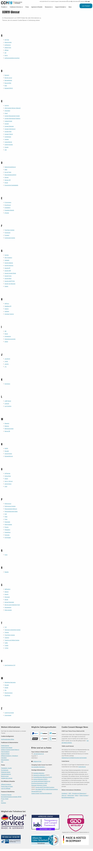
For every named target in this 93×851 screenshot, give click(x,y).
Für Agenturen (4, 770)
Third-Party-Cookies (10, 635)
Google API (7, 268)
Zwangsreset (8, 715)
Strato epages (8, 610)
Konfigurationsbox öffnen (7, 739)
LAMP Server (8, 401)
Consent (7, 123)
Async (6, 55)
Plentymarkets (8, 524)
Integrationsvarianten (10, 339)
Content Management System (12, 116)
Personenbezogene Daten (11, 511)
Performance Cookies (10, 506)
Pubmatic (7, 535)
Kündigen (3, 803)
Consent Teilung (9, 134)
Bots (6, 85)
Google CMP (8, 270)
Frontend (7, 235)
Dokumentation (63, 1)
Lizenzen (7, 403)
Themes (7, 632)
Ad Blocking (8, 45)
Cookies (7, 139)
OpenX (6, 478)
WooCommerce (8, 693)
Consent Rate (8, 131)
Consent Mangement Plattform (12, 118)
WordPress (7, 695)
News (70, 7)
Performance (8, 503)
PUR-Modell (8, 537)
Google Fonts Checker (6, 747)
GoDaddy (7, 260)
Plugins (6, 527)
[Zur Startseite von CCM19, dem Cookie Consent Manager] (11, 2)
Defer (6, 169)
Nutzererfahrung (9, 456)
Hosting (7, 308)
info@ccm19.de (37, 761)
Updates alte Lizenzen (6, 778)
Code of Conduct (83, 795)
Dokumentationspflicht (10, 175)
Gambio (7, 255)
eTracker (7, 213)
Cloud (6, 113)
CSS (6, 150)
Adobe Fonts (8, 47)
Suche (69, 1)
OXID (6, 486)
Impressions (8, 336)
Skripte (6, 599)
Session (7, 591)
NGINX (6, 448)
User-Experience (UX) (10, 665)
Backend (7, 75)
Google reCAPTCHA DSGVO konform (45, 787)
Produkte (3, 7)
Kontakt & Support (54, 1)
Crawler (6, 147)
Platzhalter (7, 522)
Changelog (7, 110)
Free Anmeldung (5, 751)
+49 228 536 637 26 (38, 754)
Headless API (8, 306)
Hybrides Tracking (9, 314)
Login (88, 1)
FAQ (2, 762)
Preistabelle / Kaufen (6, 768)
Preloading (7, 529)
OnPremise (7, 473)
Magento (7, 423)
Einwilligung (8, 205)
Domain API (8, 180)
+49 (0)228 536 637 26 (44, 1)
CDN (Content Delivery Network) (13, 108)
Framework (7, 232)
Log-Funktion (8, 406)
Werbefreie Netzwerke (10, 682)
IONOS (6, 341)
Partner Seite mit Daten (7, 786)
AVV (2, 801)
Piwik (6, 519)
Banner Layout (8, 77)
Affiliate (6, 50)
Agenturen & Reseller (36, 7)
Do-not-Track (8, 172)
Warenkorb (83, 1)
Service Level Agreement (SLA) (12, 604)
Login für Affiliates (5, 788)
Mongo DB (7, 431)
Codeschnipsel (8, 121)
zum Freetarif (86, 6)
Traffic (6, 643)
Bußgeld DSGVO (9, 88)
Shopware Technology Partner (39, 785)
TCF (6, 627)
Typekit (6, 645)
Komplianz (7, 383)
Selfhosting (7, 589)
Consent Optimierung (10, 129)
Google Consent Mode (10, 273)
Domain (7, 177)
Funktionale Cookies (10, 238)
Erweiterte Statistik (9, 210)
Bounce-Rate (8, 83)
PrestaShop (7, 532)
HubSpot (7, 311)
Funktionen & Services (16, 7)
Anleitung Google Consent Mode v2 (10, 749)
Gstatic (6, 286)
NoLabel (7, 451)
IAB (5, 331)
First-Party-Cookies (9, 230)
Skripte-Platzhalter (9, 602)
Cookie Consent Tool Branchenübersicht (41, 793)
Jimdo (6, 361)
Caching (7, 105)
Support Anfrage (5, 753)
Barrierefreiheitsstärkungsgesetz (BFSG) (11, 796)
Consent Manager (9, 126)
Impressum (64, 793)
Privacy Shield (4, 798)
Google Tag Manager (10, 283)
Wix (5, 690)
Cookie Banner (8, 142)
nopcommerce (8, 453)
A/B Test (7, 39)
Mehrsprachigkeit (9, 428)
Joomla (7, 364)
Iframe (6, 333)
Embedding (7, 207)
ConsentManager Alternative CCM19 (42, 777)
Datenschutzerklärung (10, 167)
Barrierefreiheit (8, 80)
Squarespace (8, 607)
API (5, 52)
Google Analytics (9, 265)
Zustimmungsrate (9, 712)
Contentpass (8, 136)
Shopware (7, 597)
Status (76, 795)
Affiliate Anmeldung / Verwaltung (9, 755)
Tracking (7, 637)
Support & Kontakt (60, 7)
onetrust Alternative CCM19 (40, 779)
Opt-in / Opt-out (9, 481)
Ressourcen (48, 7)
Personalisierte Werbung (11, 509)
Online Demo (76, 1)
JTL (6, 366)
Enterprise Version (5, 772)
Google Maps (8, 278)
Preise (27, 7)
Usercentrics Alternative (39, 775)
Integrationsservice (6, 774)
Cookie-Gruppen (9, 144)
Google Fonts (8, 276)
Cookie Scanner (5, 745)
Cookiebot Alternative (38, 773)
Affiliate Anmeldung (6, 784)
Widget (6, 687)
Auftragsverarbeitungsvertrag (12, 58)
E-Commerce (8, 202)
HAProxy (7, 303)
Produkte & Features (6, 794)
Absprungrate (8, 42)
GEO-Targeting (8, 257)
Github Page (70, 795)
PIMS (6, 516)
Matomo (7, 426)
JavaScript (7, 358)
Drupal (6, 182)
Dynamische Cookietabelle (11, 185)
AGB (70, 793)
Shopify (6, 594)
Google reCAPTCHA (10, 281)
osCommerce (8, 484)
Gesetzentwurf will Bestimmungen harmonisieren (74, 757)
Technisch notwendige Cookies (12, 629)
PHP (6, 514)
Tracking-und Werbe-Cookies (12, 640)
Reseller (7, 572)
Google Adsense (9, 263)
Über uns (64, 795)
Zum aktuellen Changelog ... (38, 767)
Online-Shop (8, 476)
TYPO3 (6, 648)
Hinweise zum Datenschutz (79, 793)
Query (6, 554)
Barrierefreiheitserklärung (68, 797)
